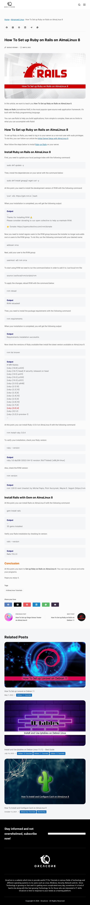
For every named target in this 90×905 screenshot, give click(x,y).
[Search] (79, 5)
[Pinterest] (19, 27)
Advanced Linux (17, 19)
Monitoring (41, 812)
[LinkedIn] (25, 27)
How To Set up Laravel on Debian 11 (19, 691)
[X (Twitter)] (13, 27)
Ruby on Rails (41, 144)
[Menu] (84, 5)
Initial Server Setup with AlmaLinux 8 (53, 138)
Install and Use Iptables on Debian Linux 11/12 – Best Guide (29, 750)
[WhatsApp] (37, 27)
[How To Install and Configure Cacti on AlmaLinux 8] (44, 781)
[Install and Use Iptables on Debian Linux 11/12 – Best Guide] (44, 723)
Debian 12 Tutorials (57, 753)
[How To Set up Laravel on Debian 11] (44, 664)
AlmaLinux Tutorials (14, 590)
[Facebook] (6, 27)
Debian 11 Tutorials (24, 695)
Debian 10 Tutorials (25, 753)
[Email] (55, 605)
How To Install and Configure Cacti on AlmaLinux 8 (25, 808)
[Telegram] (31, 27)
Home (6, 19)
